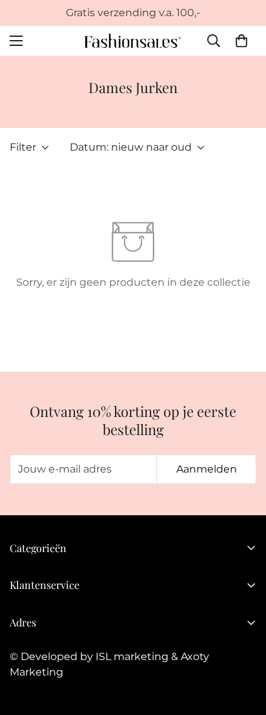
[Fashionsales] (133, 41)
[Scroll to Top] (243, 646)
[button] (241, 41)
